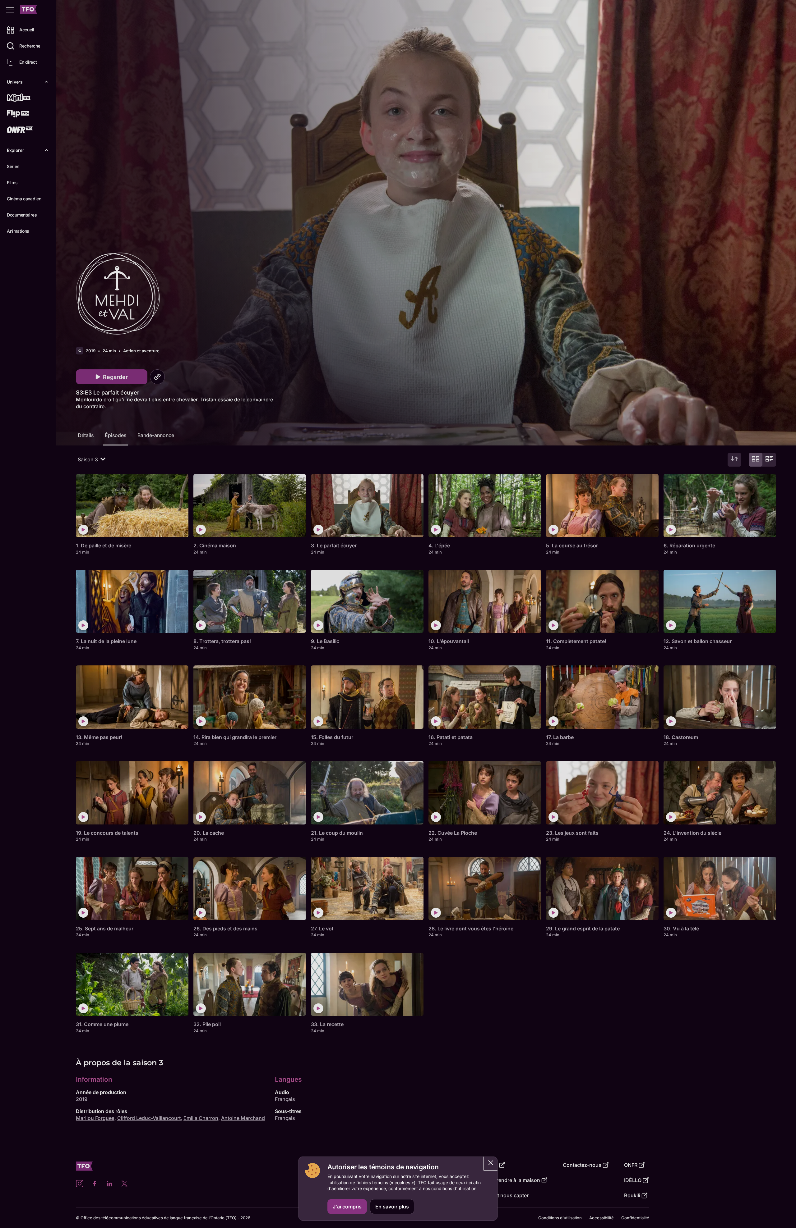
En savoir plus (392, 1206)
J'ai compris (347, 1206)
